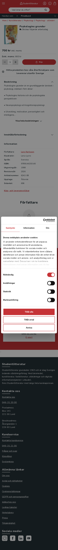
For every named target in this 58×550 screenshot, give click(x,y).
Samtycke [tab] (10, 228)
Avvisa (29, 328)
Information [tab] (29, 228)
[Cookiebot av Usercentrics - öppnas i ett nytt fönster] (43, 220)
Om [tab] (47, 228)
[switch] (51, 283)
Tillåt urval (29, 320)
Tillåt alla (29, 312)
